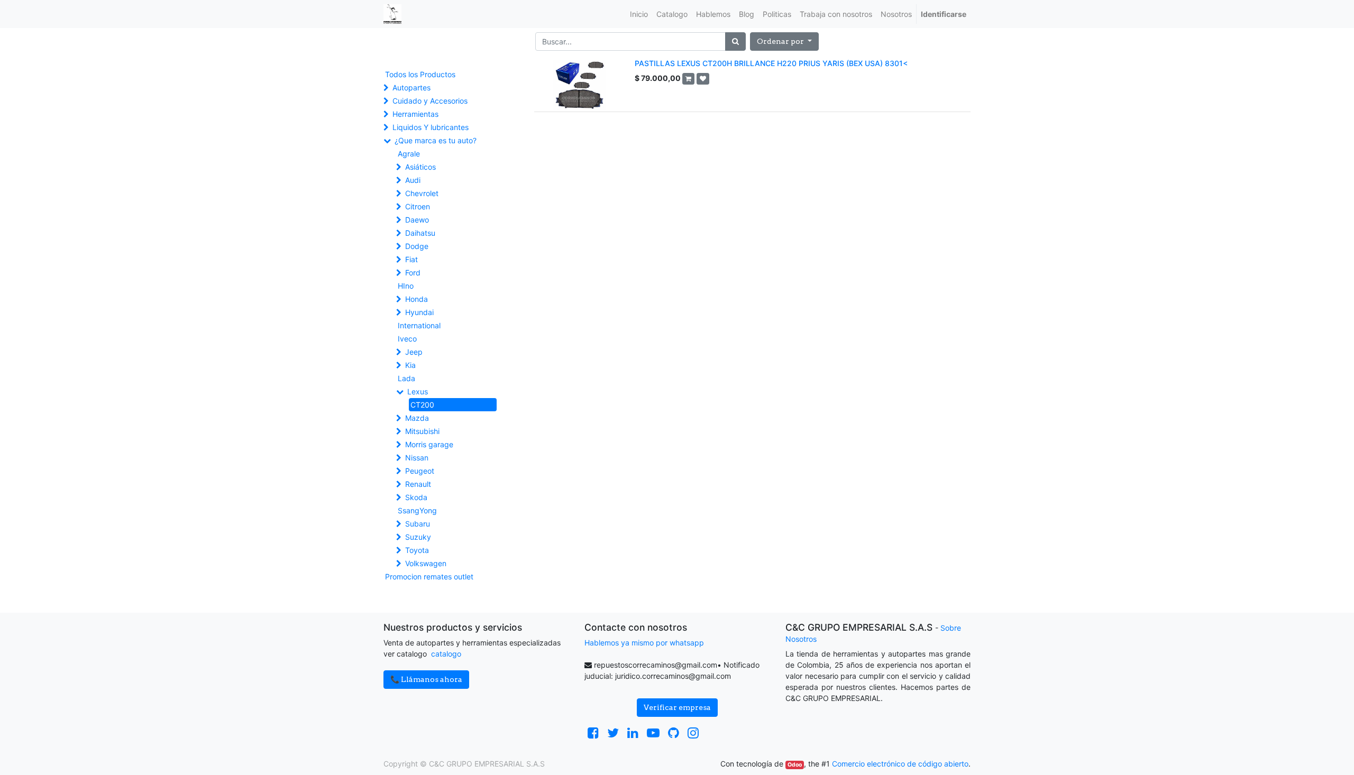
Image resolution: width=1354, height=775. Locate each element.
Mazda (417, 417)
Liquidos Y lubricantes (430, 127)
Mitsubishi (422, 431)
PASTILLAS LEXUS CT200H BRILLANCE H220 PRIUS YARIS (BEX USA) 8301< (771, 63)
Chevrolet (421, 193)
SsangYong (417, 510)
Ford (412, 272)
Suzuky (418, 536)
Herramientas (415, 113)
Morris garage (429, 444)
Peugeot (419, 470)
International (419, 325)
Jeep (414, 351)
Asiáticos (420, 166)
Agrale (409, 153)
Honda (416, 298)
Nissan (416, 457)
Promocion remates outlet (429, 576)
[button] (784, 41)
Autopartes (411, 87)
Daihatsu (420, 232)
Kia (410, 365)
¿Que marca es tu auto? (436, 140)
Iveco (407, 338)
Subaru (417, 523)
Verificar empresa (677, 707)
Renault (418, 483)
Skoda (416, 497)
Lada (406, 378)
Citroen (417, 206)
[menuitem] (639, 14)
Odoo (795, 764)
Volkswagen (425, 563)
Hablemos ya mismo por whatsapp (644, 642)
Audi (412, 180)
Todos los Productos (420, 74)
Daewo (417, 219)
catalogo (446, 653)
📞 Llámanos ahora (426, 679)
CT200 (422, 404)
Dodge (416, 246)
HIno (406, 285)
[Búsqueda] (735, 41)
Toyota (417, 550)
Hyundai (419, 312)
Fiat (411, 259)
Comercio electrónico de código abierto (900, 763)
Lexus (417, 391)
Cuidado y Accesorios (430, 100)
